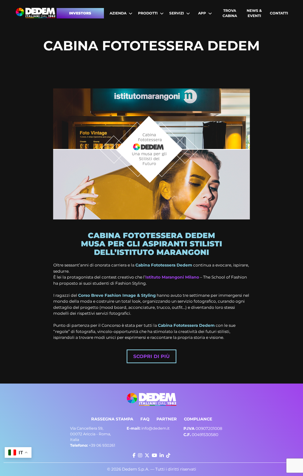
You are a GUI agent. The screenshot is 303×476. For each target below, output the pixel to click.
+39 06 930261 (92, 445)
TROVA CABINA (230, 13)
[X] (147, 455)
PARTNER (166, 419)
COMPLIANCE (198, 419)
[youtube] (154, 455)
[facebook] (134, 455)
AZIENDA (118, 13)
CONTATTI (279, 13)
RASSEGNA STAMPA (112, 419)
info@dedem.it (148, 428)
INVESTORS (80, 13)
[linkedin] (162, 455)
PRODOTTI (148, 13)
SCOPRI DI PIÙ (151, 356)
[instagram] (140, 455)
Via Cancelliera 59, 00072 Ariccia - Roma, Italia (90, 434)
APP (202, 13)
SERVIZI (176, 13)
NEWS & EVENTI (254, 13)
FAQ (144, 419)
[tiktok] (168, 455)
